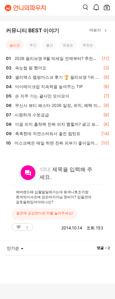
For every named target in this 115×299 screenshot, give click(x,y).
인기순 (13, 248)
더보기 (95, 30)
